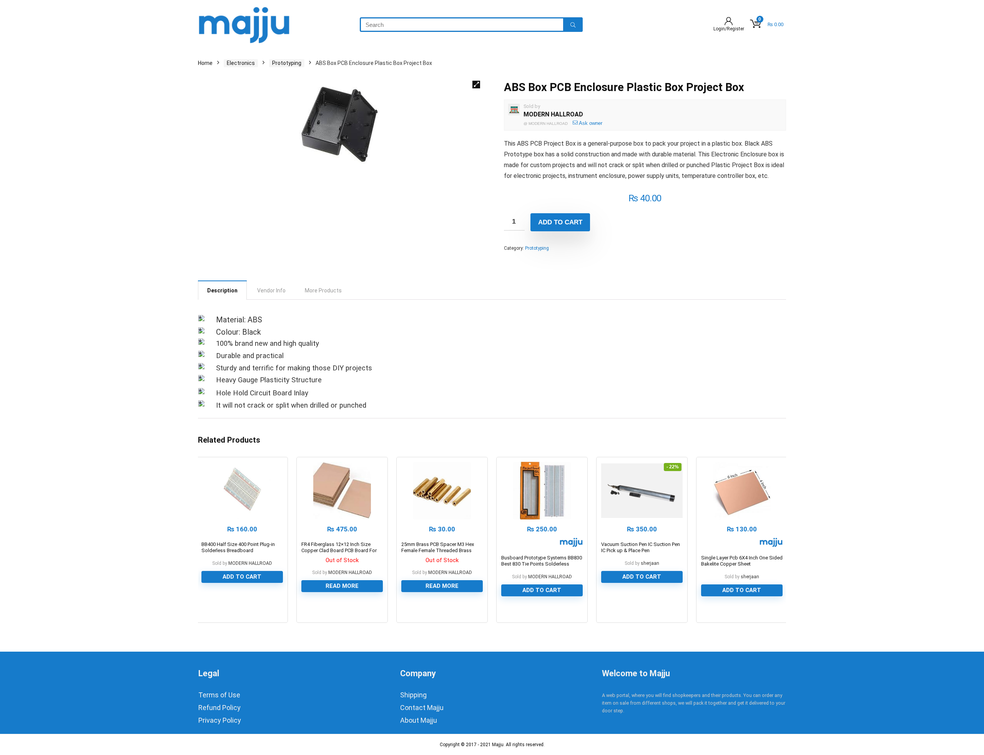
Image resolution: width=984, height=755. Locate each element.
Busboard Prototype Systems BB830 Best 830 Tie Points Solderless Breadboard (541, 564)
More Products (323, 290)
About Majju (418, 720)
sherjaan (650, 563)
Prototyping (286, 63)
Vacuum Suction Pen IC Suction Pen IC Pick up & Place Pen (640, 547)
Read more (342, 585)
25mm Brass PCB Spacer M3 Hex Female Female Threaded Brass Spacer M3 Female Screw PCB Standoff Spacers (437, 553)
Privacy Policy (219, 720)
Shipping (413, 695)
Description (222, 290)
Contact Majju (422, 708)
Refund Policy (219, 708)
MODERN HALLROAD (553, 114)
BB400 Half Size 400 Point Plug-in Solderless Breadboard (238, 547)
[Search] (573, 24)
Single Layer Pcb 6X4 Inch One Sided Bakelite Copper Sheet (742, 561)
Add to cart (560, 222)
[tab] (222, 290)
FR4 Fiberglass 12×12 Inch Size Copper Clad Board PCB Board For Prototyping (339, 550)
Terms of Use (219, 695)
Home (205, 63)
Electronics (241, 63)
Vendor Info (271, 290)
